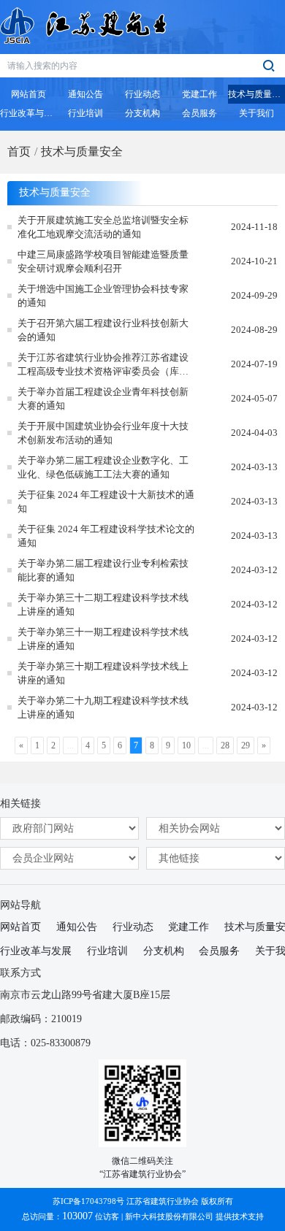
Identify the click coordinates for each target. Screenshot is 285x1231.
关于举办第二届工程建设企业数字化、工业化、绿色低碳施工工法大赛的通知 (103, 467)
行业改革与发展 (36, 951)
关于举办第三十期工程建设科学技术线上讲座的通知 (103, 673)
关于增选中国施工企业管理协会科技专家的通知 (103, 296)
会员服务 (219, 951)
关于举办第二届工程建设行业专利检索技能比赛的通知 (103, 570)
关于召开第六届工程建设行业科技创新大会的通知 (103, 330)
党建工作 (188, 926)
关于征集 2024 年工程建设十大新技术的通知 (106, 502)
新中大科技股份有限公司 (169, 1216)
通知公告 (76, 926)
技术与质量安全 (82, 151)
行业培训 (107, 951)
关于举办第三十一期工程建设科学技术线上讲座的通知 (103, 639)
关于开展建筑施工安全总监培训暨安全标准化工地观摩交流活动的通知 (103, 227)
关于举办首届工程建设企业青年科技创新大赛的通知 (103, 399)
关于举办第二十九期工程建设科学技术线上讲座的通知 (103, 708)
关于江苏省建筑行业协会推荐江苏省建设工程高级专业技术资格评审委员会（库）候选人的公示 (103, 365)
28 (225, 745)
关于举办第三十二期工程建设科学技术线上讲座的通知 (103, 605)
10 (186, 745)
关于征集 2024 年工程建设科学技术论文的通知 (106, 536)
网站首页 (20, 926)
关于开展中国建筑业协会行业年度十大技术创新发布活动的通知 (103, 433)
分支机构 (163, 951)
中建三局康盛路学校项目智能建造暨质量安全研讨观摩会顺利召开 (103, 262)
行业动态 (133, 926)
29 (245, 745)
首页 (19, 151)
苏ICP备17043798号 (88, 1201)
